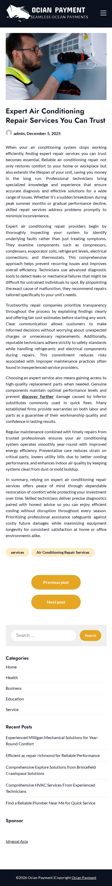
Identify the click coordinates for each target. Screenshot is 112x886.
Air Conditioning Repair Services (62, 552)
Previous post (56, 582)
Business (14, 688)
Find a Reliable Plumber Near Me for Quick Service (50, 802)
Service (12, 709)
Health (12, 677)
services (17, 552)
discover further (38, 396)
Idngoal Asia (17, 841)
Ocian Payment (84, 877)
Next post (56, 601)
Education (15, 698)
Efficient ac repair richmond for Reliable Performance (53, 755)
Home (11, 666)
